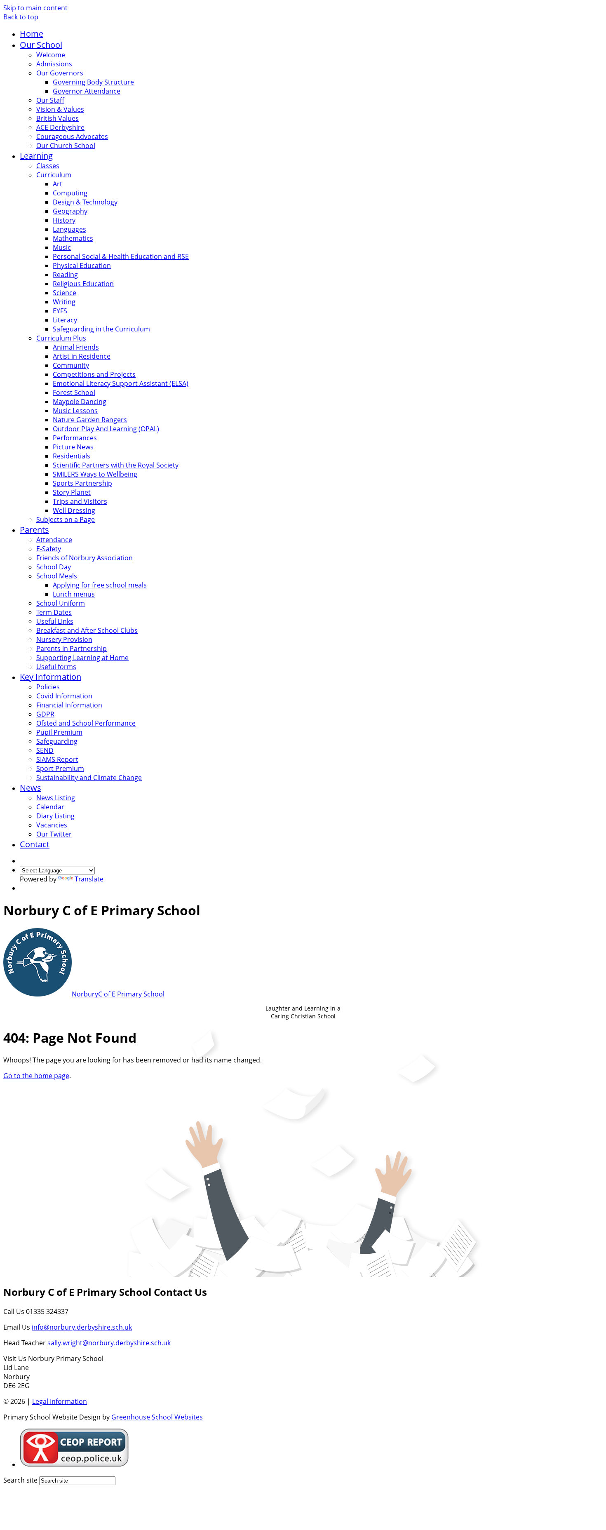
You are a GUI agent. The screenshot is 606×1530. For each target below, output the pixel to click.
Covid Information (64, 695)
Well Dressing (74, 510)
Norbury (118, 994)
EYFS (60, 310)
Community (71, 365)
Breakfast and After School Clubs (87, 630)
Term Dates (54, 612)
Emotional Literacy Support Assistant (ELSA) (120, 383)
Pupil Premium (59, 732)
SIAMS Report (57, 759)
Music (62, 247)
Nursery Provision (64, 639)
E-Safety (48, 548)
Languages (69, 229)
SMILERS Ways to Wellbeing (95, 474)
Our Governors (59, 73)
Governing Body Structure (93, 82)
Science (64, 292)
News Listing (55, 797)
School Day (53, 566)
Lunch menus (74, 594)
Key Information (50, 676)
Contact (34, 844)
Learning (36, 155)
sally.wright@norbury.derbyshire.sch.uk (109, 1342)
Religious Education (83, 283)
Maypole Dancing (79, 401)
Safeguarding (57, 741)
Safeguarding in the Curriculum (101, 329)
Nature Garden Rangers (90, 419)
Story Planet (72, 492)
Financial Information (69, 705)
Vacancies (51, 825)
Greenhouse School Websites (157, 1417)
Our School (41, 44)
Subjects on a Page (65, 519)
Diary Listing (55, 815)
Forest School (74, 392)
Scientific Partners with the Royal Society (116, 465)
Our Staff (50, 100)
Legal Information (59, 1401)
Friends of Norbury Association (84, 557)
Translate (89, 879)
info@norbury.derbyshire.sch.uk (82, 1327)
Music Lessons (75, 410)
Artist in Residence (81, 356)
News (30, 787)
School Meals (56, 576)
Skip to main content (35, 7)
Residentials (71, 456)
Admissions (54, 63)
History (64, 220)
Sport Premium (60, 768)
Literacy (65, 319)
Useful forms (56, 666)
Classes (47, 165)
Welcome (50, 54)
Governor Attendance (86, 91)
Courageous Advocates (72, 136)
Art (57, 183)
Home (31, 33)
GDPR (45, 714)
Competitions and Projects (94, 374)
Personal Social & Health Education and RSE (121, 256)
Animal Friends (76, 347)
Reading (65, 274)
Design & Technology (85, 202)
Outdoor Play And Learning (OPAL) (106, 428)
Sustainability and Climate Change (89, 777)
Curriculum (53, 174)
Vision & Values (60, 109)
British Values (57, 118)
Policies (48, 686)
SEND (45, 750)
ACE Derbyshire (60, 127)
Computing (70, 192)
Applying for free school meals (100, 585)
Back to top (20, 16)
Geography (70, 211)
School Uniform (60, 603)
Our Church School (65, 145)
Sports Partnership (82, 483)
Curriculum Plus (61, 338)
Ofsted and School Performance (86, 723)
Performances (75, 437)
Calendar (50, 806)
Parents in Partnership (71, 648)
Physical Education (82, 265)
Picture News (73, 446)
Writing (64, 301)
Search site (20, 1480)
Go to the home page (36, 1075)
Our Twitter (54, 834)
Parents (34, 529)
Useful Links (54, 621)
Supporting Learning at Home (82, 657)
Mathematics (73, 238)
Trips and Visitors (80, 501)
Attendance (54, 539)
